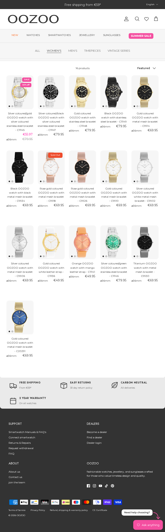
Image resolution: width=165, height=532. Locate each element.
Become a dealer (97, 432)
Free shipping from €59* (82, 4)
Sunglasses (111, 35)
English (150, 4)
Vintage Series (119, 50)
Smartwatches (59, 35)
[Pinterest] (112, 485)
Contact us (15, 477)
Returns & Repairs (20, 442)
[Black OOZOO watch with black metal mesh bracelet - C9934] (20, 167)
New (15, 35)
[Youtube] (100, 485)
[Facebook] (88, 485)
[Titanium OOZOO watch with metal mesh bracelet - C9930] (145, 242)
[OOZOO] (33, 19)
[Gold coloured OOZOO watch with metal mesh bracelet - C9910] (113, 167)
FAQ (11, 453)
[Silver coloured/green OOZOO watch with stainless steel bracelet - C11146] (113, 242)
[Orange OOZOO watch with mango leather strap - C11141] (82, 242)
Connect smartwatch (22, 437)
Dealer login (94, 442)
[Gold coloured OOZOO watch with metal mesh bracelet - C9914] (145, 92)
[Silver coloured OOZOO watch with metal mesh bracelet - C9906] (20, 242)
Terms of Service (17, 510)
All (37, 50)
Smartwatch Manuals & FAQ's (27, 432)
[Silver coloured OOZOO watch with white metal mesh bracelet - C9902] (145, 167)
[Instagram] (94, 485)
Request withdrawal (21, 448)
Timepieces (92, 50)
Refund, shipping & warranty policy (69, 510)
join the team (17, 482)
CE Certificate (100, 510)
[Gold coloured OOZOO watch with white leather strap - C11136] (51, 242)
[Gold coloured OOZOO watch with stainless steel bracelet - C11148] (82, 92)
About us (14, 471)
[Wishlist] (146, 19)
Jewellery (87, 35)
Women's (54, 50)
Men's (72, 50)
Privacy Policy (38, 510)
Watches (33, 35)
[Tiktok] (106, 485)
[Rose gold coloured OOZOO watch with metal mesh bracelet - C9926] (82, 167)
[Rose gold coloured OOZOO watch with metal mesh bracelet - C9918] (51, 167)
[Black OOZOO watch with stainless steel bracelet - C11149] (113, 92)
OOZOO (21, 515)
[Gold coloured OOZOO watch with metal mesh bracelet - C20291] (20, 317)
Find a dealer (94, 437)
